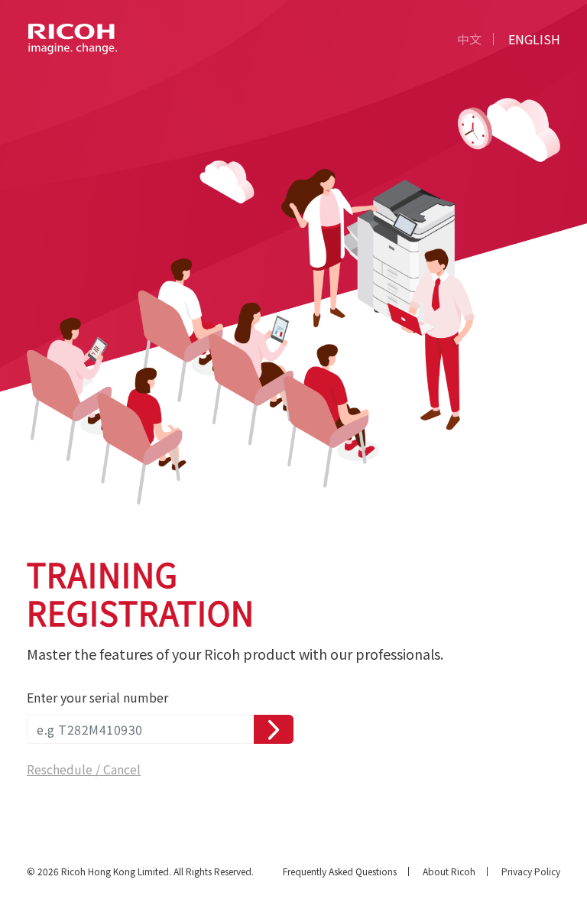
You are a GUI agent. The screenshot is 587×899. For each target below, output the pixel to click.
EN (534, 39)
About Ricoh (449, 871)
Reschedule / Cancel (84, 769)
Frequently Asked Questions (340, 871)
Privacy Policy (530, 871)
